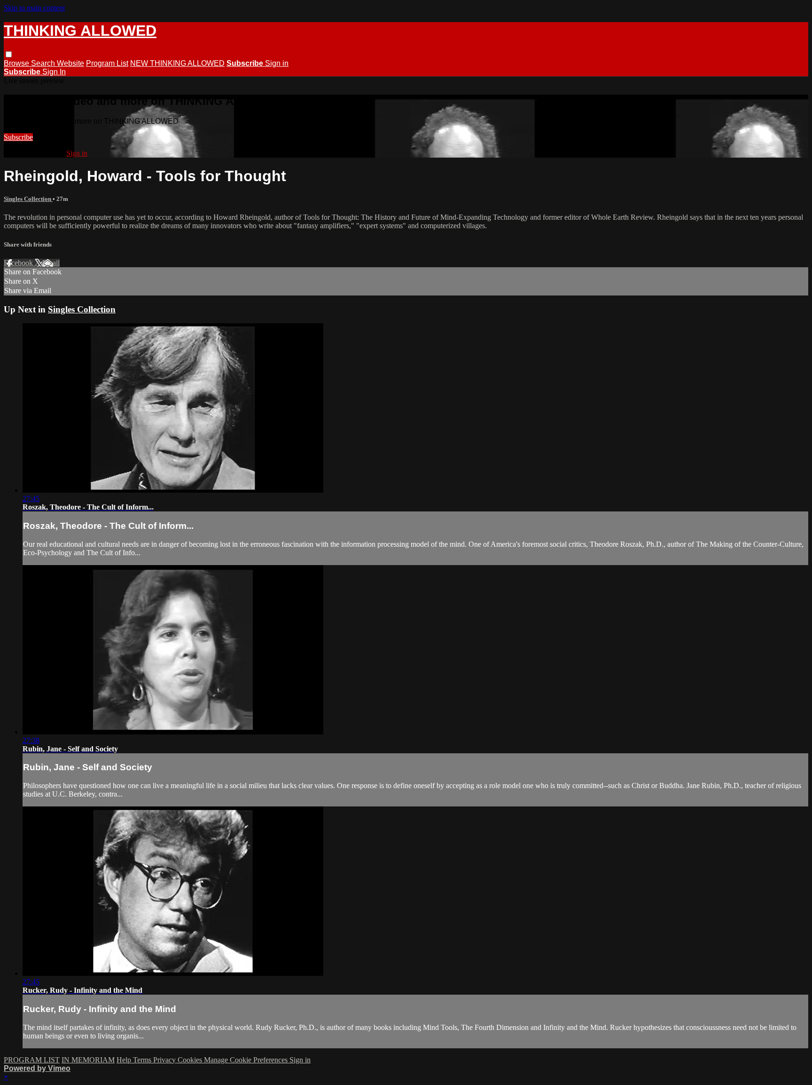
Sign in (277, 63)
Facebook (19, 263)
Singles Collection (28, 198)
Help (125, 1060)
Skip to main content (34, 8)
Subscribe (18, 137)
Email (51, 263)
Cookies (191, 1060)
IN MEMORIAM (88, 1060)
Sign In (54, 72)
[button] (9, 54)
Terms (143, 1060)
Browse (17, 63)
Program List (107, 63)
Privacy (165, 1060)
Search (44, 63)
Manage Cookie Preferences (246, 1060)
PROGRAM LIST (32, 1060)
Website (70, 63)
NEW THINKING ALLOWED (177, 63)
